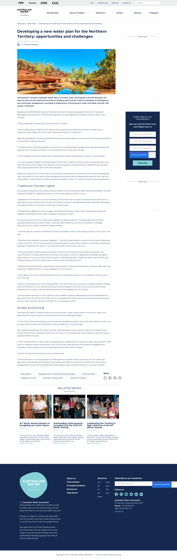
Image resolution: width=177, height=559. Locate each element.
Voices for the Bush (78, 378)
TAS (107, 490)
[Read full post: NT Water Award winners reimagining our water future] (36, 407)
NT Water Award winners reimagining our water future (35, 424)
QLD (107, 486)
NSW (108, 482)
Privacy (110, 555)
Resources (100, 13)
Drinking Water (88, 374)
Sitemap (118, 555)
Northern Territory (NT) (53, 378)
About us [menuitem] (71, 478)
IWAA (100, 497)
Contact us (119, 511)
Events (120, 13)
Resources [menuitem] (72, 489)
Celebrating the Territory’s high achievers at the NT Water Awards (101, 425)
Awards (137, 13)
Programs (154, 13)
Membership (52, 13)
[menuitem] (92, 3)
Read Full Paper (26, 443)
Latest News (31, 24)
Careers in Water (76, 13)
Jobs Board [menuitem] (72, 493)
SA (99, 490)
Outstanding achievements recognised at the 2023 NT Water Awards (68, 425)
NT (99, 486)
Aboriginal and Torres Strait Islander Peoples (57, 374)
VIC (99, 493)
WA (107, 493)
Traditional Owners (28, 378)
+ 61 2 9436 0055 (127, 506)
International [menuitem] (73, 482)
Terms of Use (100, 555)
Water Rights (25, 374)
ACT (99, 482)
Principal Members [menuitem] (76, 485)
